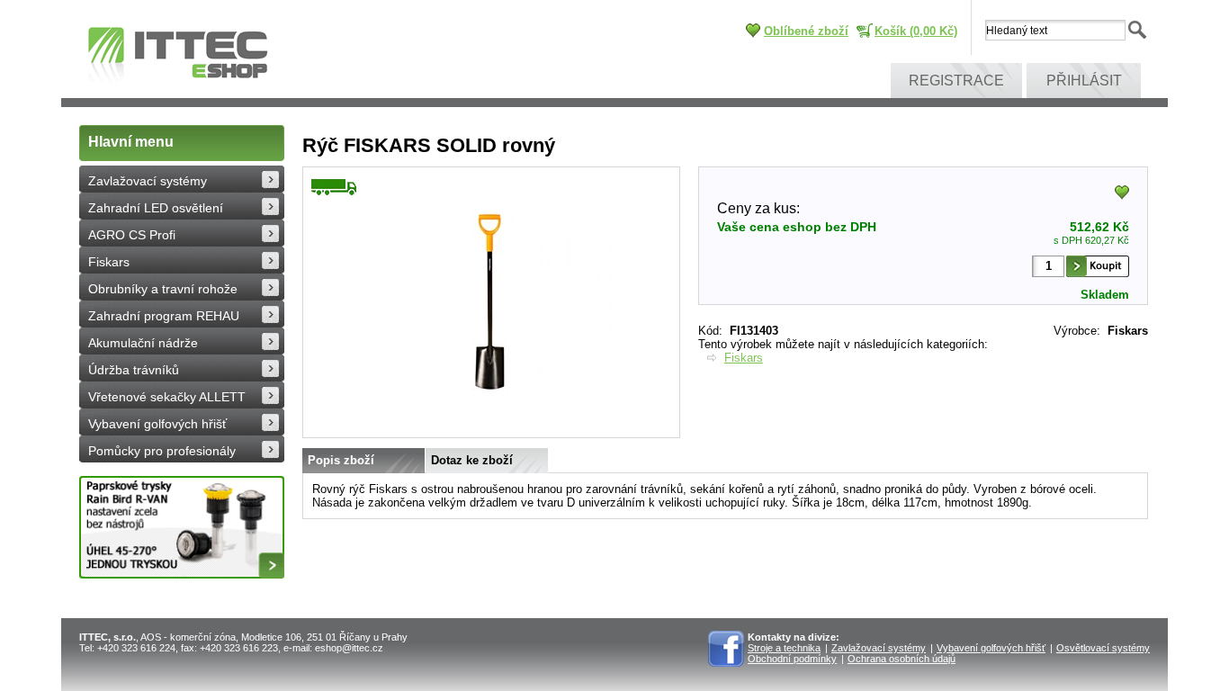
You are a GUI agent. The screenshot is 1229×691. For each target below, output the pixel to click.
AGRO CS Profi (131, 235)
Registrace (956, 80)
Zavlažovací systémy (147, 181)
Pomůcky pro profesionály (162, 451)
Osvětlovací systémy (1103, 647)
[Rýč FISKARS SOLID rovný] (491, 433)
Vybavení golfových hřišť (157, 424)
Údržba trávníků (133, 370)
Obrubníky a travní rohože (163, 289)
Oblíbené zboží (806, 31)
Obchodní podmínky (792, 658)
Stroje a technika (784, 647)
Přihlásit (1084, 80)
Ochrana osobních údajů (901, 658)
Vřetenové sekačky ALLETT (167, 397)
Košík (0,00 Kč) (916, 31)
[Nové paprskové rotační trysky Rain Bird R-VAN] (181, 527)
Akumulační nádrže (143, 343)
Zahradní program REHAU (163, 316)
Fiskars (109, 262)
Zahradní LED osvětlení (155, 208)
